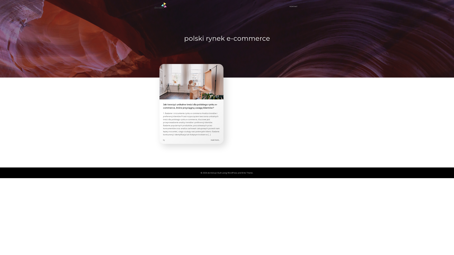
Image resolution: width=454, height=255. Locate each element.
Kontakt (293, 6)
